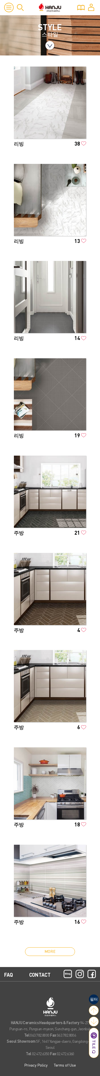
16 (77, 921)
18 (77, 824)
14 (77, 338)
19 (77, 435)
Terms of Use (65, 1064)
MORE (50, 951)
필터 (94, 998)
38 (77, 143)
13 (77, 241)
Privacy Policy (36, 1064)
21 (77, 532)
